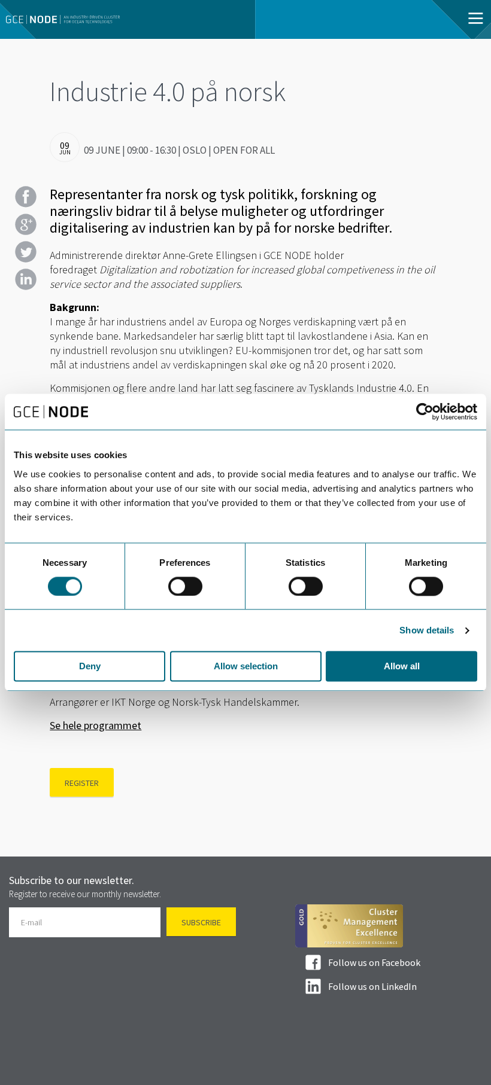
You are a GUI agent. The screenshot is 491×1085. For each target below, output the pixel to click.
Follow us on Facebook (374, 962)
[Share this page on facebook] (26, 197)
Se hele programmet (95, 725)
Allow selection (246, 667)
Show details (426, 630)
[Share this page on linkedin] (26, 279)
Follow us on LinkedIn (372, 986)
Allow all (402, 667)
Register (82, 783)
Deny (90, 667)
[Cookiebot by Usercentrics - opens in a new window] (424, 411)
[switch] (185, 586)
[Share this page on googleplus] (26, 224)
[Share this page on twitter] (26, 252)
